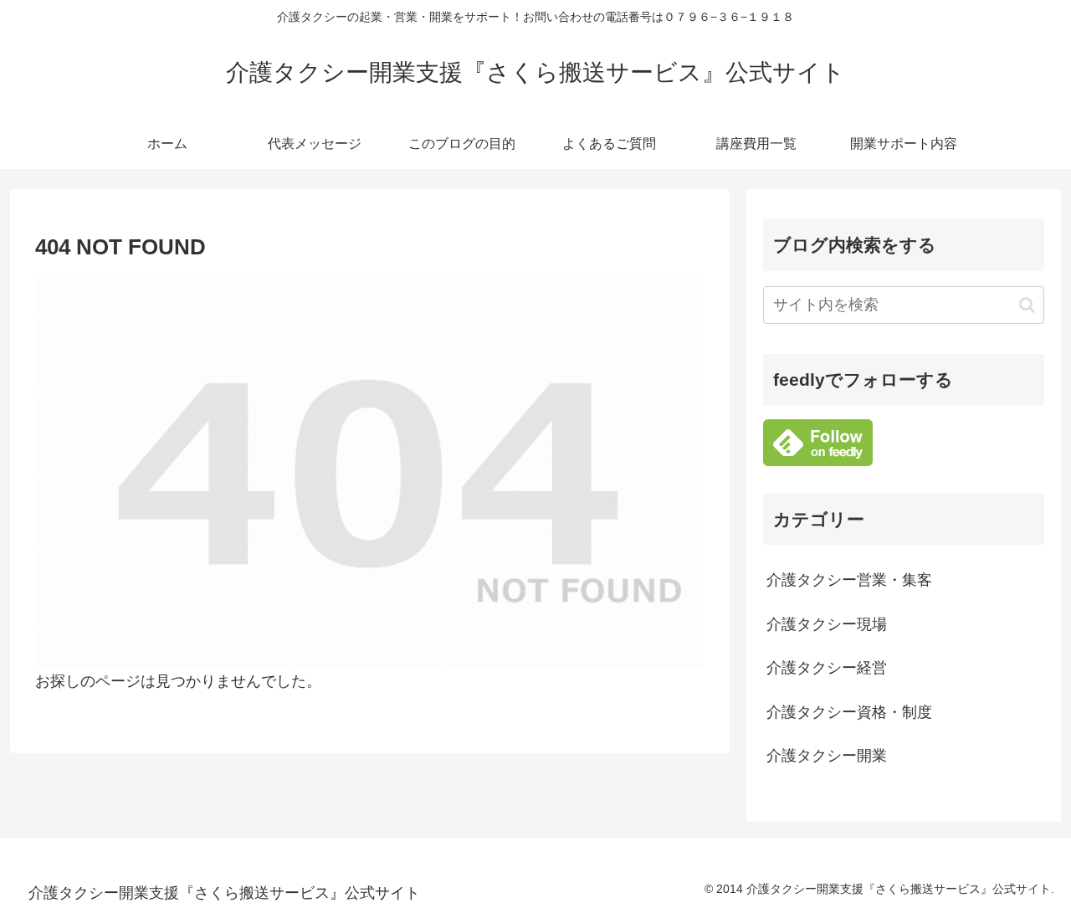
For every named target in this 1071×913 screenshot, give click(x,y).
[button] (1027, 305)
